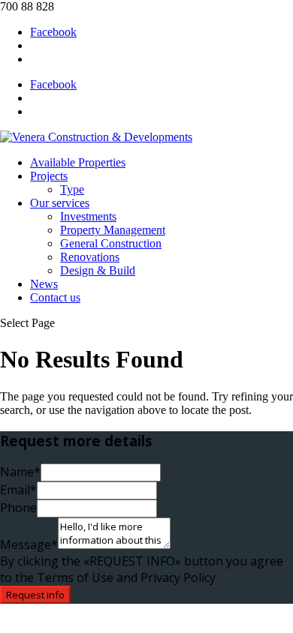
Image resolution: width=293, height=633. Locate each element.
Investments (88, 216)
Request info (35, 595)
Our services (59, 202)
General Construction (111, 243)
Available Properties (77, 162)
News (44, 284)
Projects (49, 176)
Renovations (89, 256)
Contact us (55, 297)
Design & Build (97, 270)
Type (72, 189)
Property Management (112, 230)
